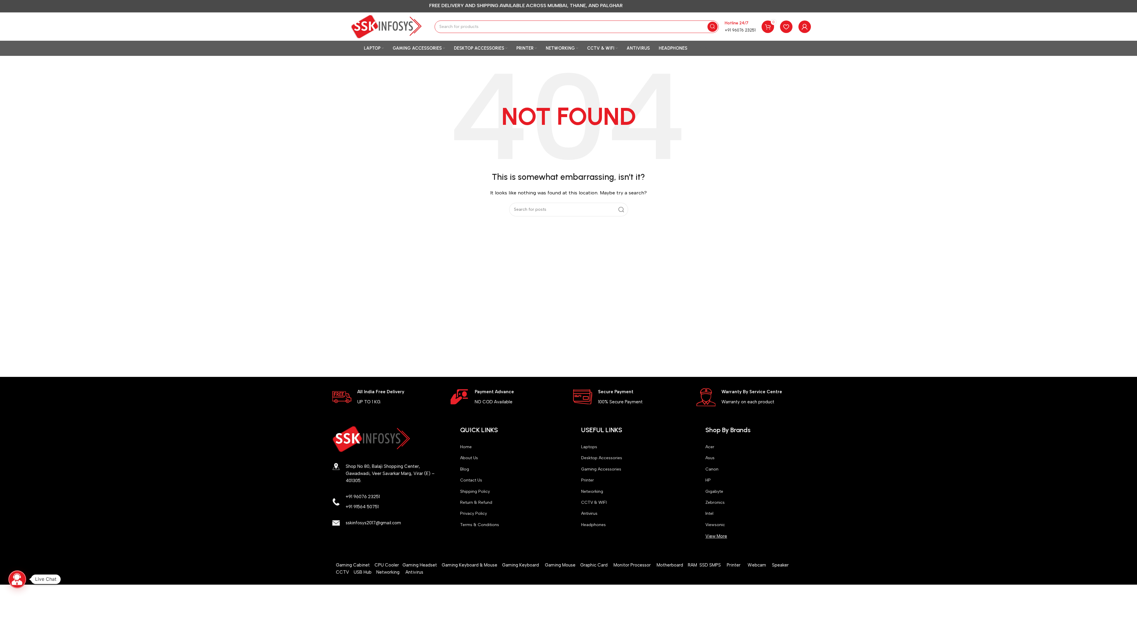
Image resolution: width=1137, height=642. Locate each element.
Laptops (589, 446)
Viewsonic (715, 524)
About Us (469, 457)
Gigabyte (714, 491)
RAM (693, 565)
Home (466, 446)
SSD (704, 565)
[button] (17, 579)
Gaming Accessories (601, 469)
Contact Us (471, 480)
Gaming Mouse (560, 565)
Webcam (757, 565)
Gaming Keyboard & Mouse (469, 565)
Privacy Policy (473, 513)
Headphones (593, 524)
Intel (709, 513)
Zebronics (715, 502)
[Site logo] (386, 26)
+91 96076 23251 (740, 30)
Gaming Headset (419, 565)
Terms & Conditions (479, 524)
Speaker (782, 565)
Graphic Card (594, 565)
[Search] (712, 27)
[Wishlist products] (786, 27)
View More (716, 536)
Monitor (621, 565)
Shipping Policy (475, 491)
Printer (587, 480)
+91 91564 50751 (362, 506)
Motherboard (670, 565)
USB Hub (365, 572)
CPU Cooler (387, 565)
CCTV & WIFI (594, 502)
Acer (709, 446)
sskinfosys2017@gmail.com (373, 522)
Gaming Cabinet (353, 565)
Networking (592, 491)
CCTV (345, 572)
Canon (711, 469)
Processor (643, 565)
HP (708, 480)
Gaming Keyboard (520, 565)
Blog (464, 469)
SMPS (718, 565)
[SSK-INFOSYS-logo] (371, 439)
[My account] (804, 27)
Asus (710, 457)
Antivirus (589, 513)
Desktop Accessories (601, 457)
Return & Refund (476, 502)
